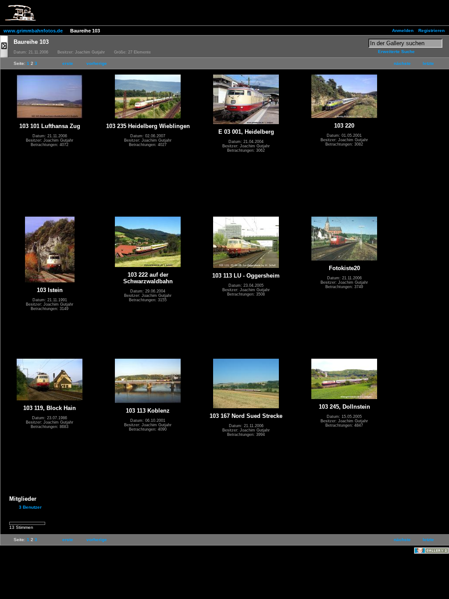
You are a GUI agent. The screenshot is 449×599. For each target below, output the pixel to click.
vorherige (96, 63)
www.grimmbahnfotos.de (33, 30)
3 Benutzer (30, 507)
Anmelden (402, 30)
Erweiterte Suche (396, 51)
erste (67, 63)
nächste (402, 63)
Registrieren (431, 30)
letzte (428, 63)
